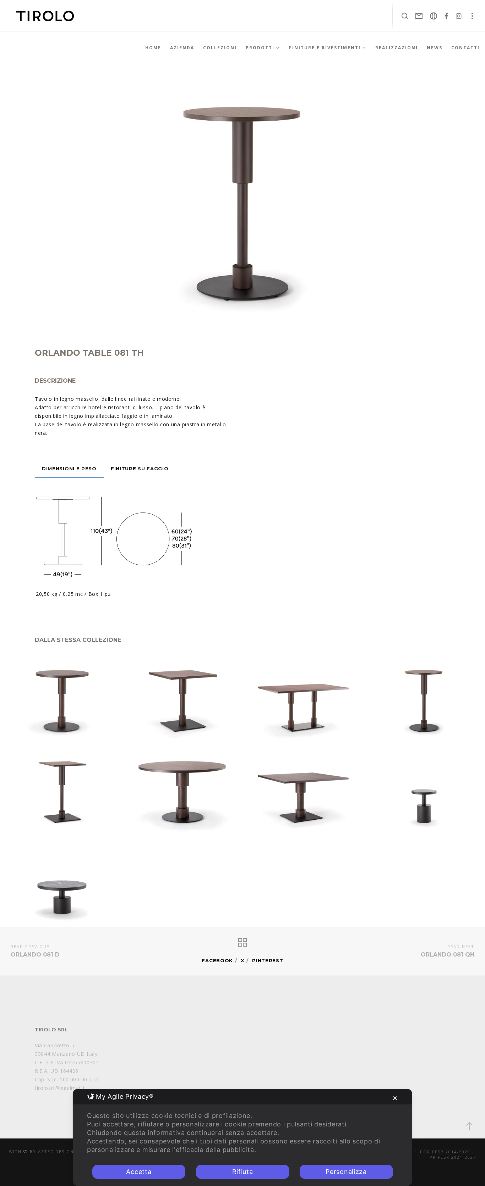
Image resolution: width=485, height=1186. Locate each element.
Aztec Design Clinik (65, 1151)
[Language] (433, 16)
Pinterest (267, 960)
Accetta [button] (138, 1171)
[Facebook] (446, 16)
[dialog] (242, 1137)
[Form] (419, 16)
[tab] (69, 468)
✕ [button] (395, 1098)
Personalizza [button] (346, 1171)
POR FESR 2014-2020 (445, 1151)
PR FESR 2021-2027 (453, 1157)
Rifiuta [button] (242, 1171)
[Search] (405, 16)
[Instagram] (458, 16)
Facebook (217, 960)
